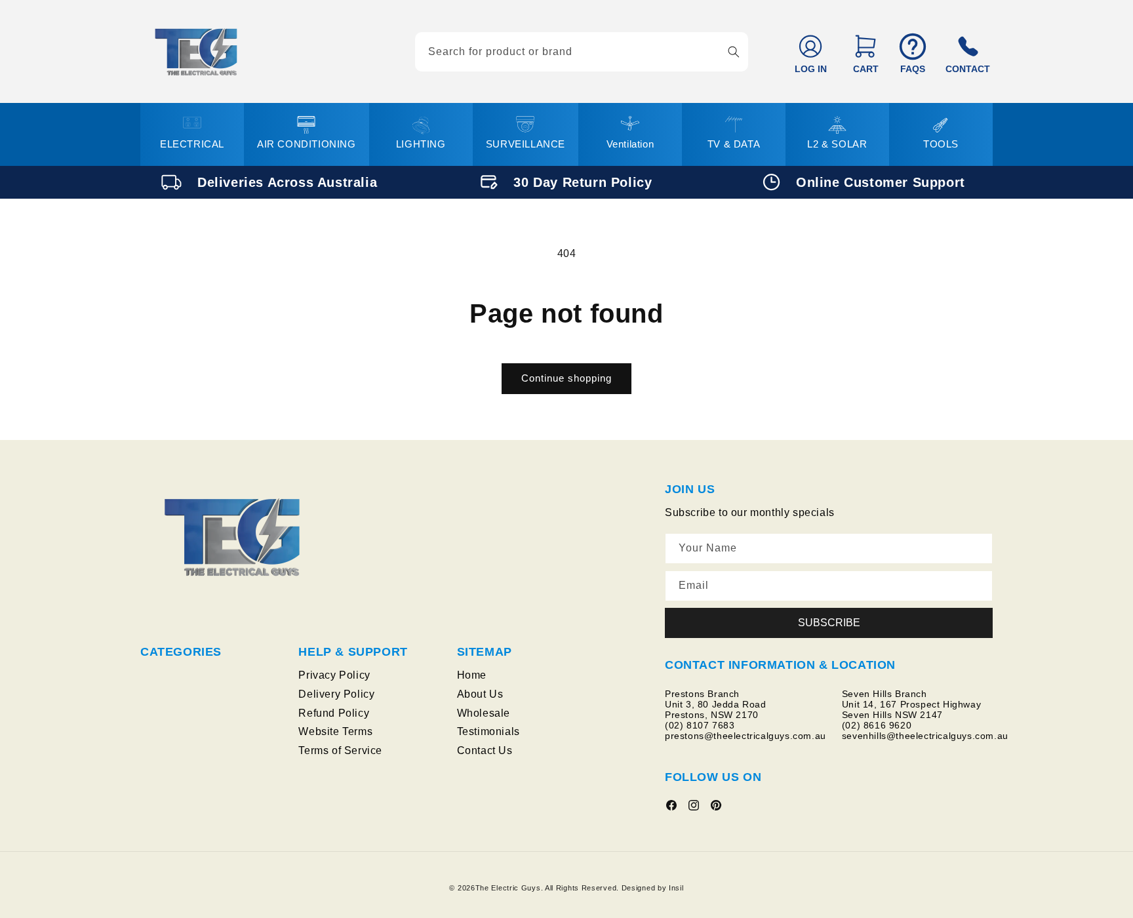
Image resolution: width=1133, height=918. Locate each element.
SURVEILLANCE (525, 144)
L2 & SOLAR (837, 144)
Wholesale (483, 713)
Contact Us (485, 750)
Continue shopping (566, 378)
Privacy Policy (334, 675)
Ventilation (630, 144)
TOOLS (941, 144)
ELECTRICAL (192, 144)
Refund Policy (333, 713)
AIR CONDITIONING (306, 144)
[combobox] (581, 51)
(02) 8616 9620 (876, 725)
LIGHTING (421, 144)
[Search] (733, 51)
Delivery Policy (336, 694)
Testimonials (488, 732)
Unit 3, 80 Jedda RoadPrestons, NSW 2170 (715, 709)
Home (472, 675)
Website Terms (335, 732)
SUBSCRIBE (829, 622)
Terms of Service (340, 750)
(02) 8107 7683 (699, 725)
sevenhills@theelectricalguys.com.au (925, 735)
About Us (480, 694)
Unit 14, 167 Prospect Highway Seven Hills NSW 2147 (913, 709)
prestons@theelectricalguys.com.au (745, 735)
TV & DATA (733, 144)
